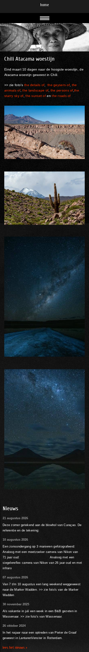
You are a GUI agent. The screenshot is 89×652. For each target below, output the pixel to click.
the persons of (62, 90)
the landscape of (35, 90)
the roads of (61, 96)
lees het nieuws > (15, 647)
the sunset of (35, 96)
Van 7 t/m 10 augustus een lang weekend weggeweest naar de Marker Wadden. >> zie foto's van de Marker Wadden (41, 589)
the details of (34, 85)
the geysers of (58, 85)
